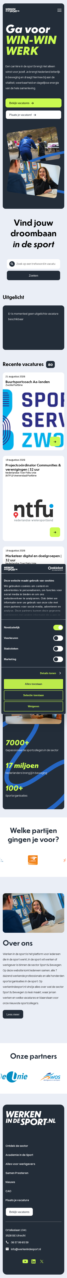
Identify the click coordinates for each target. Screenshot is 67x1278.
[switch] (58, 638)
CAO (8, 1191)
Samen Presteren (16, 1173)
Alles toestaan (33, 683)
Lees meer (13, 1014)
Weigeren (33, 706)
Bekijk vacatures (19, 103)
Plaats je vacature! (20, 114)
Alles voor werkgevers (20, 1164)
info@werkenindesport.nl (26, 1249)
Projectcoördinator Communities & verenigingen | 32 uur (33, 467)
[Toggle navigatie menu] (59, 10)
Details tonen (48, 673)
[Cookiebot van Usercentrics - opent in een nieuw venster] (48, 568)
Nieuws (10, 1182)
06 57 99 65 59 (20, 1242)
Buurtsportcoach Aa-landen (27, 381)
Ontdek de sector (16, 1145)
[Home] (12, 10)
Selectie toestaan (33, 695)
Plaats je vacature (17, 1200)
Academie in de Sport (19, 1155)
